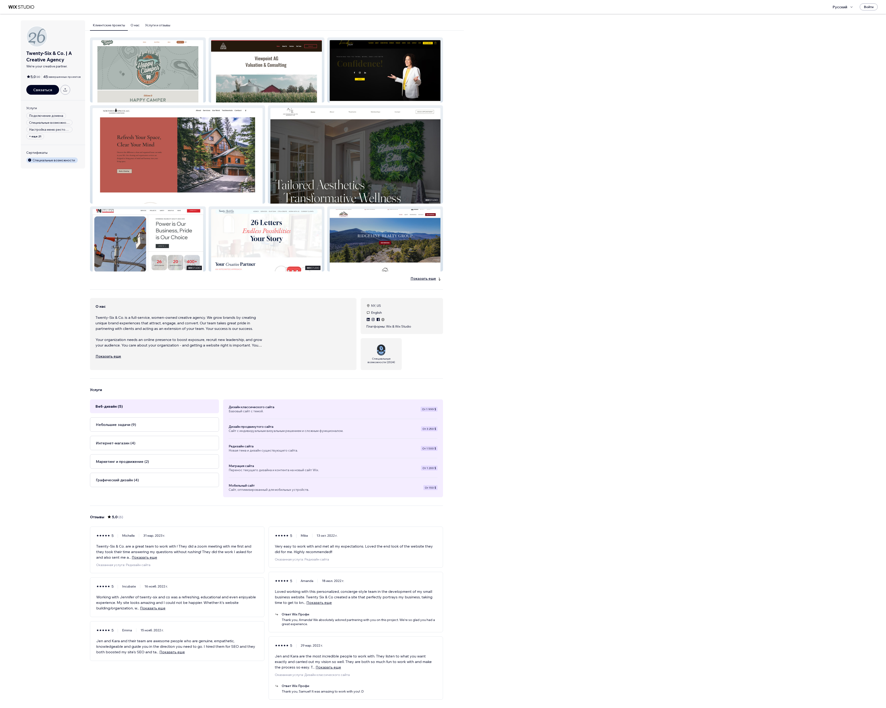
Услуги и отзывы (157, 25)
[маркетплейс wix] (21, 7)
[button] (148, 69)
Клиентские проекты (109, 25)
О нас (135, 25)
